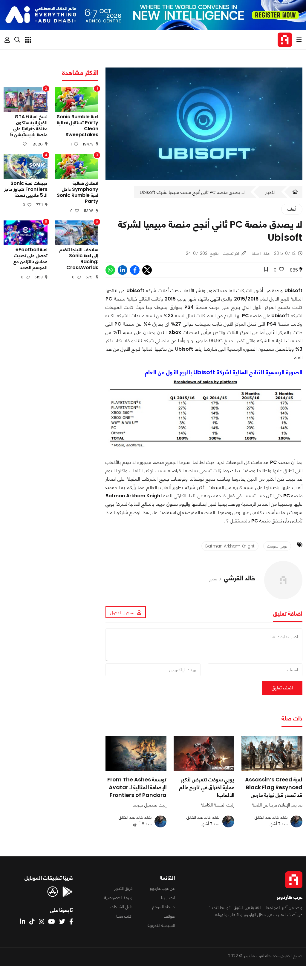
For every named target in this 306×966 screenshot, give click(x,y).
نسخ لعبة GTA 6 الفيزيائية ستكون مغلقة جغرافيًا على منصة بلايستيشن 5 (29, 126)
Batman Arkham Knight (230, 546)
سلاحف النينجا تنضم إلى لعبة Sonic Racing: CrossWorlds (78, 259)
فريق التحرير (123, 888)
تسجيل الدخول (122, 613)
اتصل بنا (168, 898)
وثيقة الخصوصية (118, 898)
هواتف (169, 916)
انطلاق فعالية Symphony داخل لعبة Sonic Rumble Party (77, 192)
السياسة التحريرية (161, 925)
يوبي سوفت (277, 546)
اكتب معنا (124, 916)
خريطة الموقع (163, 907)
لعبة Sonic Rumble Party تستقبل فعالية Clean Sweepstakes (77, 126)
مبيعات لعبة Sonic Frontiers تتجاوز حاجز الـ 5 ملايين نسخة (26, 189)
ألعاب (291, 209)
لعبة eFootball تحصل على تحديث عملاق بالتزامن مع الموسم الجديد (30, 259)
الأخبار (270, 192)
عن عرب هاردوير (162, 888)
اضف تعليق (282, 688)
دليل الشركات (121, 907)
